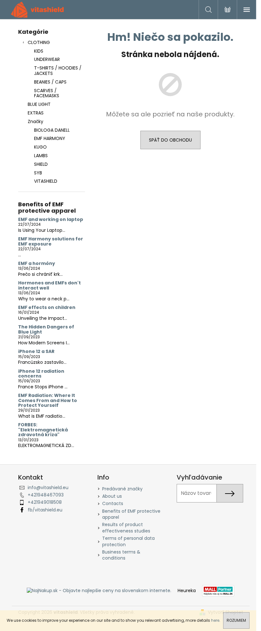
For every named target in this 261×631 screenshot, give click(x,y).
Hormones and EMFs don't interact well (49, 285)
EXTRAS (36, 113)
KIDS (38, 51)
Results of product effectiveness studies (126, 527)
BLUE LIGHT (39, 104)
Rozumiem (236, 620)
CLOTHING (39, 42)
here (215, 620)
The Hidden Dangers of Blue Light (46, 329)
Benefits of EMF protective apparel (131, 514)
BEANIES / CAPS (50, 82)
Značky (35, 121)
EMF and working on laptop (50, 219)
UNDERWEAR (47, 59)
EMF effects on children (46, 307)
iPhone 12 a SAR (36, 351)
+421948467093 (46, 495)
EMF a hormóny (36, 263)
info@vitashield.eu (48, 487)
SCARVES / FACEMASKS (46, 93)
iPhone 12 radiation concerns (41, 374)
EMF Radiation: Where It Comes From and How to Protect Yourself (47, 400)
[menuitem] (51, 130)
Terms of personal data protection (128, 541)
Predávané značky (122, 489)
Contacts (112, 503)
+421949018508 (45, 502)
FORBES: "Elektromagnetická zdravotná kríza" (43, 429)
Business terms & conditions (121, 555)
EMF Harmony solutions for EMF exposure (50, 241)
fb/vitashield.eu (45, 510)
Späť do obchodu (170, 140)
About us (112, 496)
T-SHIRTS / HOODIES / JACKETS (57, 71)
